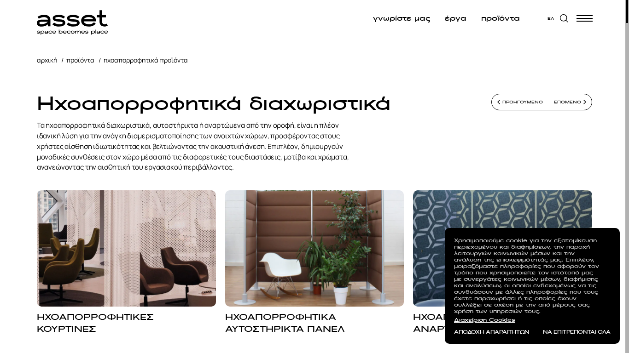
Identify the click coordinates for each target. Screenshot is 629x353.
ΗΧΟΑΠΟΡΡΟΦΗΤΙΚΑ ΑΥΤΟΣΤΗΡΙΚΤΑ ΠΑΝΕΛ (285, 323)
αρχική (47, 60)
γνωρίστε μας (401, 18)
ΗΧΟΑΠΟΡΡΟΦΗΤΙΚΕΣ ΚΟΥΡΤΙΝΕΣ (95, 323)
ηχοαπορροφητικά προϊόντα (146, 60)
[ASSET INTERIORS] (72, 18)
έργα (455, 18)
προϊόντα (500, 18)
